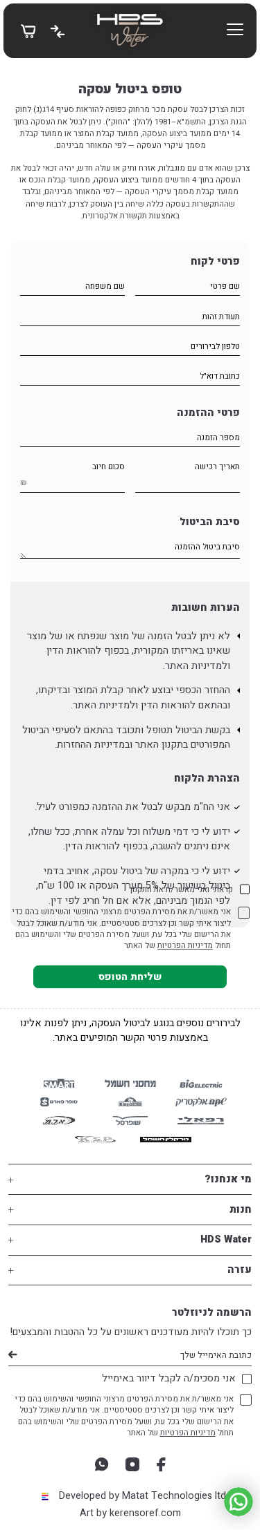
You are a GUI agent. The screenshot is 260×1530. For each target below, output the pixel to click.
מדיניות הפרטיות (185, 946)
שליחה (12, 1355)
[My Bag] (28, 30)
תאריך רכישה (217, 467)
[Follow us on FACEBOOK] (161, 1464)
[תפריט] (235, 30)
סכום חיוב (108, 467)
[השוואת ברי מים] (57, 31)
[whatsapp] (101, 1464)
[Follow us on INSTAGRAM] (132, 1464)
